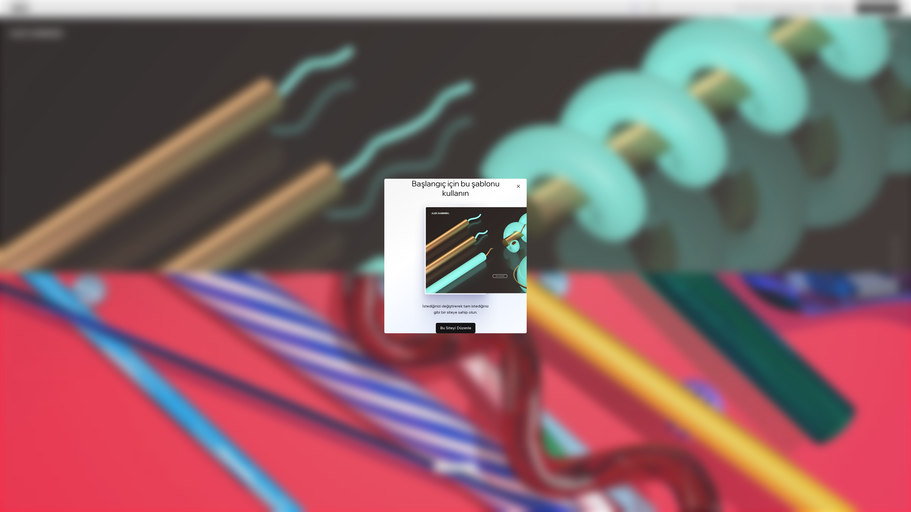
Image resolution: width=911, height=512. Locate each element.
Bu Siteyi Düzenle (455, 327)
